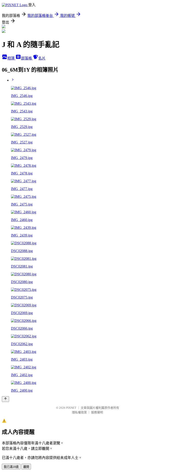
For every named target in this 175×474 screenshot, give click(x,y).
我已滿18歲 (11, 467)
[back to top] (5, 399)
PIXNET (71, 407)
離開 (26, 467)
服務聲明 (97, 412)
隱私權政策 (79, 412)
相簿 (11, 58)
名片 (42, 58)
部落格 (27, 58)
